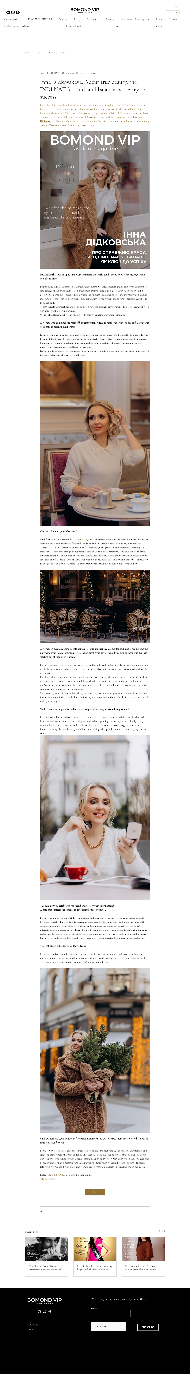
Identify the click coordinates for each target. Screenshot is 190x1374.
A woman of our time (58, 52)
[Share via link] (41, 1211)
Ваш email (96, 1308)
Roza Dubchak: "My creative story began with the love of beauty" (94, 1268)
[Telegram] (8, 12)
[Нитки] (18, 12)
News (27, 52)
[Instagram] (13, 12)
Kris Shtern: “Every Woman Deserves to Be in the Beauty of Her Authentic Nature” (45, 1268)
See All (162, 1231)
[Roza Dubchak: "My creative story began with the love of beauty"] (95, 1249)
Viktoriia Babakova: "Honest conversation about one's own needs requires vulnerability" (140, 1268)
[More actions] (148, 73)
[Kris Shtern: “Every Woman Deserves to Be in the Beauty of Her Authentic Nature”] (46, 1249)
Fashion (39, 52)
